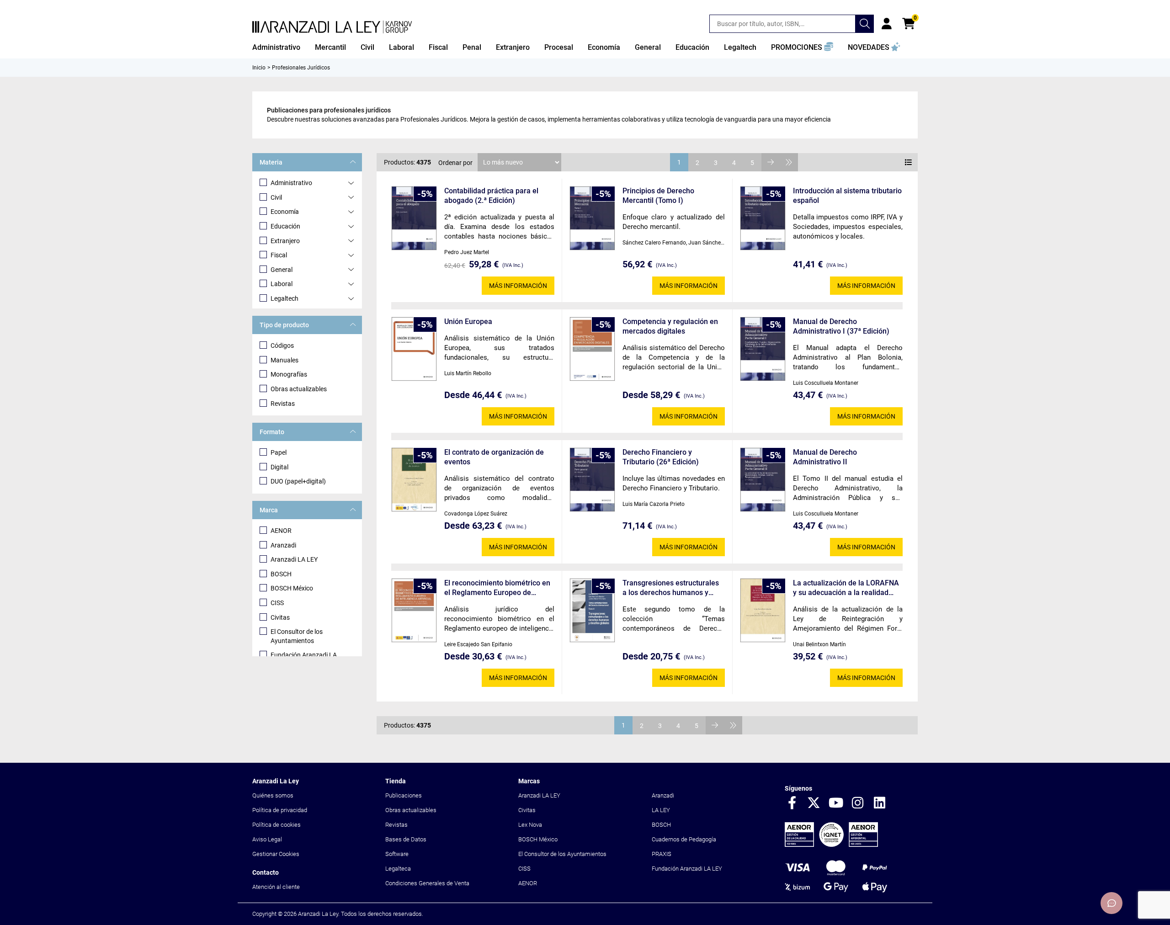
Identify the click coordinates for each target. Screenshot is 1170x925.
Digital (279, 467)
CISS (277, 602)
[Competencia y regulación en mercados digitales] (592, 349)
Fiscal (279, 255)
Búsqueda (865, 24)
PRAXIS (661, 854)
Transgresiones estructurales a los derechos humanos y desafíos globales (670, 588)
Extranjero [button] (513, 47)
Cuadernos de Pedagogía (684, 839)
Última (789, 162)
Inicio (259, 67)
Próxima (770, 162)
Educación (285, 226)
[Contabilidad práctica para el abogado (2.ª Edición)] (414, 218)
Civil (276, 197)
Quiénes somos (272, 795)
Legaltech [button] (740, 47)
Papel (279, 452)
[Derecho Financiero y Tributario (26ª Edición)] (592, 479)
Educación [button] (692, 47)
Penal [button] (472, 47)
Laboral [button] (401, 47)
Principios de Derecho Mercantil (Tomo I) (658, 195)
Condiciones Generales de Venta (427, 883)
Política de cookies (276, 824)
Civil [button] (367, 47)
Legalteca (398, 868)
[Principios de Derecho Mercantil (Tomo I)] (592, 218)
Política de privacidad (279, 810)
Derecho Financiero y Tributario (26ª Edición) (660, 457)
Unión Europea (468, 321)
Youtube (836, 803)
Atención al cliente (276, 886)
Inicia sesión (887, 24)
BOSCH (281, 574)
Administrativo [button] (276, 47)
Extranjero (285, 241)
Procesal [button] (558, 47)
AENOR (281, 530)
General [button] (648, 47)
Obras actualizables (299, 389)
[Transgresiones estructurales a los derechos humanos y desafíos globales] (592, 610)
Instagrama (858, 803)
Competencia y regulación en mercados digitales (670, 326)
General (281, 269)
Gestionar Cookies (275, 854)
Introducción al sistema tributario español (847, 195)
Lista (908, 162)
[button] (802, 47)
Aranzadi (283, 545)
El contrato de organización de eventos (494, 457)
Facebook (792, 803)
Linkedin (879, 803)
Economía (285, 211)
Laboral (281, 283)
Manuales (284, 360)
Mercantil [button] (330, 47)
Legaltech (284, 298)
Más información (518, 285)
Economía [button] (604, 47)
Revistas (283, 403)
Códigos (282, 345)
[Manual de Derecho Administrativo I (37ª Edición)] (763, 349)
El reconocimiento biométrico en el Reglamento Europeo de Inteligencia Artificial (497, 588)
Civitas (280, 617)
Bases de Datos (405, 839)
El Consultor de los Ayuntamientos (297, 636)
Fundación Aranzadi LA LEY (687, 868)
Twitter (814, 803)
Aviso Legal (267, 839)
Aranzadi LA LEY (294, 559)
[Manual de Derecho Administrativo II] (763, 479)
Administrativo (291, 182)
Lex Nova (530, 824)
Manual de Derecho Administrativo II (825, 457)
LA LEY (661, 810)
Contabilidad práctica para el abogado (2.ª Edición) (491, 195)
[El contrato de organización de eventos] (414, 479)
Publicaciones (403, 795)
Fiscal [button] (438, 47)
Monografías (289, 374)
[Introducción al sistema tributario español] (763, 218)
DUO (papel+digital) (298, 481)
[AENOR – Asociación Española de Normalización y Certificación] (831, 844)
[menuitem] (276, 47)
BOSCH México (292, 588)
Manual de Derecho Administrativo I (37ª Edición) (841, 326)
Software (397, 854)
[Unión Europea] (414, 349)
